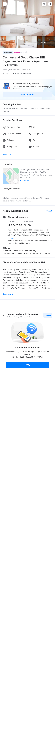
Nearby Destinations (11, 189)
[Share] (50, 4)
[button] (11, 176)
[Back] (5, 4)
